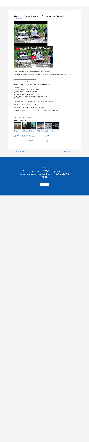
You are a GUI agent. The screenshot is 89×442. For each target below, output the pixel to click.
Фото (60, 3)
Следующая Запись (70, 151)
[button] (44, 184)
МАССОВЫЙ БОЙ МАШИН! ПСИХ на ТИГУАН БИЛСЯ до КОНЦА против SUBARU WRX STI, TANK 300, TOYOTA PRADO (48, 136)
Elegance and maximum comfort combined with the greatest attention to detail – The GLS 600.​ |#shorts (32, 135)
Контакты (74, 3)
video (15, 18)
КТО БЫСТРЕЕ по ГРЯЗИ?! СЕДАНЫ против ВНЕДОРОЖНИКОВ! (17, 133)
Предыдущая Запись (19, 151)
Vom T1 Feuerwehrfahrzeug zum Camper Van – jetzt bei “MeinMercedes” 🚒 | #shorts (25, 133)
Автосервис (66, 3)
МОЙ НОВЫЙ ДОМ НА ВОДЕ (40, 131)
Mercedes (81, 3)
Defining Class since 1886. (55, 131)
